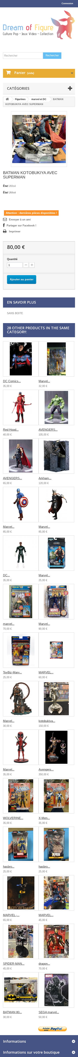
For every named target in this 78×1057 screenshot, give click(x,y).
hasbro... (8, 866)
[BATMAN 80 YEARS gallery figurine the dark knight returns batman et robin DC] (21, 990)
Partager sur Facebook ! (21, 225)
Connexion (67, 3)
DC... (6, 575)
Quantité (12, 259)
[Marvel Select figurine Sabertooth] (56, 359)
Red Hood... (11, 429)
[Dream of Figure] (39, 24)
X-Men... (44, 818)
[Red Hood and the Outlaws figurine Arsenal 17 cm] (21, 407)
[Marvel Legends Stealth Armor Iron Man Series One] (56, 601)
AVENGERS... (48, 429)
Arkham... (45, 478)
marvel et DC (38, 99)
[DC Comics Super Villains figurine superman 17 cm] (21, 359)
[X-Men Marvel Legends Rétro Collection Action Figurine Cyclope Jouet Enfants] (56, 795)
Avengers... (46, 769)
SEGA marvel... (49, 1012)
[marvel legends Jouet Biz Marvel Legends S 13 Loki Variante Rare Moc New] (21, 601)
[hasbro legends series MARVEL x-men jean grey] (56, 844)
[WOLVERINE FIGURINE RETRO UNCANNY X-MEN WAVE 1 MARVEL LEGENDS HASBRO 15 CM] (21, 795)
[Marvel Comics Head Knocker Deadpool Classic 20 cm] (21, 747)
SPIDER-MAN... (13, 963)
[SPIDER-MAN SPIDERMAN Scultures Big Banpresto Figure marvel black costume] (21, 941)
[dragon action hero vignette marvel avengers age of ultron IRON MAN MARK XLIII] (56, 941)
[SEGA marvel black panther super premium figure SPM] (56, 990)
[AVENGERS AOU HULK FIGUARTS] (56, 407)
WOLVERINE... (13, 818)
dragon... (44, 963)
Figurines (20, 99)
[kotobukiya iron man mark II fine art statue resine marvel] (56, 698)
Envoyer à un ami (20, 219)
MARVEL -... (11, 915)
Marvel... (44, 381)
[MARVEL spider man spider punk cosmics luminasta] (56, 893)
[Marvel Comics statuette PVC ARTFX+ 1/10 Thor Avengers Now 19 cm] (56, 504)
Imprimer (14, 231)
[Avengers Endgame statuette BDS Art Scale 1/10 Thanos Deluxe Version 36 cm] (56, 747)
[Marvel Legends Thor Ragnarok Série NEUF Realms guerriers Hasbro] (56, 553)
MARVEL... (46, 672)
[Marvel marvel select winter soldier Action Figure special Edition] (21, 698)
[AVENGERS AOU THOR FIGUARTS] (21, 456)
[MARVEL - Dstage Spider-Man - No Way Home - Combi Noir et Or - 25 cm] (21, 893)
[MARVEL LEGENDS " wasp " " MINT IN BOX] (56, 650)
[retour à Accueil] (7, 99)
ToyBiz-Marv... (12, 672)
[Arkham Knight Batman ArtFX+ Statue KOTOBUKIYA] (56, 456)
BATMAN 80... (12, 1012)
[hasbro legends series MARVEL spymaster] (21, 844)
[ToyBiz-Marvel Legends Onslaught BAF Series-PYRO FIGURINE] (21, 650)
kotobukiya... (47, 721)
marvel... (8, 623)
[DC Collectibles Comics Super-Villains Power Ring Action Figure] (21, 553)
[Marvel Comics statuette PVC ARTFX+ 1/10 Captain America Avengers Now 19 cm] (21, 504)
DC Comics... (12, 381)
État (5, 185)
